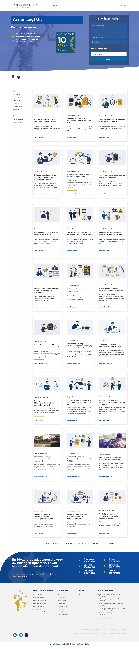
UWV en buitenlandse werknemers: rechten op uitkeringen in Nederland (43, 517)
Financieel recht (17, 106)
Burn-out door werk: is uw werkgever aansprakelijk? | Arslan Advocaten (112, 402)
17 (91, 543)
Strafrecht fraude (62, 606)
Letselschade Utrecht (38, 606)
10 (71, 543)
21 (102, 543)
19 (97, 543)
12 (76, 543)
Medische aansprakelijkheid (39, 612)
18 (94, 543)
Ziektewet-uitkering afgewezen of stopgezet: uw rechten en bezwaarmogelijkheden (46, 177)
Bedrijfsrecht (16, 97)
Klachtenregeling (98, 629)
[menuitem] (117, 5)
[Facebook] (15, 635)
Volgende (111, 543)
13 (79, 543)
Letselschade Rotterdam (39, 595)
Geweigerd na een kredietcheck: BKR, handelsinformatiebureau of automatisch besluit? (46, 403)
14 (82, 543)
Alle (14, 91)
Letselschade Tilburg (37, 609)
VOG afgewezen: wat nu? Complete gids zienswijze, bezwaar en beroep (109, 516)
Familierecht (16, 103)
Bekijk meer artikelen (104, 618)
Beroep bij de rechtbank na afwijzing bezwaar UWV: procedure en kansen (77, 517)
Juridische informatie (109, 629)
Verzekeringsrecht (18, 122)
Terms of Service (122, 633)
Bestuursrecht (17, 100)
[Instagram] (26, 635)
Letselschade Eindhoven (39, 600)
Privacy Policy (113, 633)
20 (100, 543)
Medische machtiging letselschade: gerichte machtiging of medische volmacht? (79, 346)
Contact (55, 6)
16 (88, 543)
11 (73, 543)
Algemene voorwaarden (85, 629)
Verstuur (108, 59)
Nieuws (15, 116)
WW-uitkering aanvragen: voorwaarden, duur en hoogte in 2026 (79, 121)
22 (105, 543)
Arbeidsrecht (16, 94)
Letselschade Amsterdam (39, 603)
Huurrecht (16, 110)
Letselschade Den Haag (38, 597)
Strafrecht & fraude (18, 119)
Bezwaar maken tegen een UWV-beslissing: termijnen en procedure (46, 290)
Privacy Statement (121, 629)
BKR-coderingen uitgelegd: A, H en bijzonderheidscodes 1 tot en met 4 (79, 402)
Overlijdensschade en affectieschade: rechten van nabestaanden (44, 459)
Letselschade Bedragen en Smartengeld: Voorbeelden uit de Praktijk (79, 459)
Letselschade (17, 113)
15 (85, 543)
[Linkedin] (21, 635)
